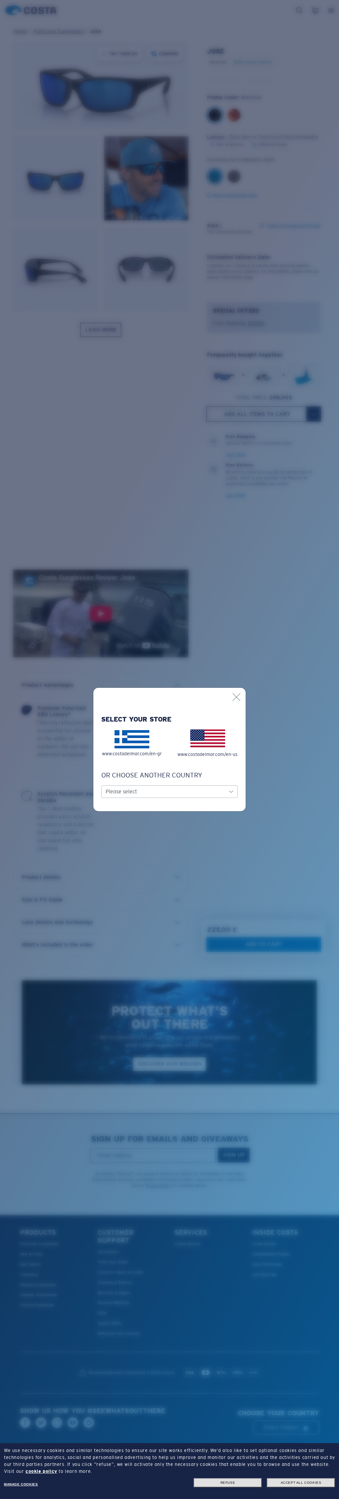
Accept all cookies (301, 1482)
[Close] (236, 697)
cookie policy (41, 1471)
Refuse (227, 1482)
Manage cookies (21, 1484)
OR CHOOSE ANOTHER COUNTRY (151, 775)
